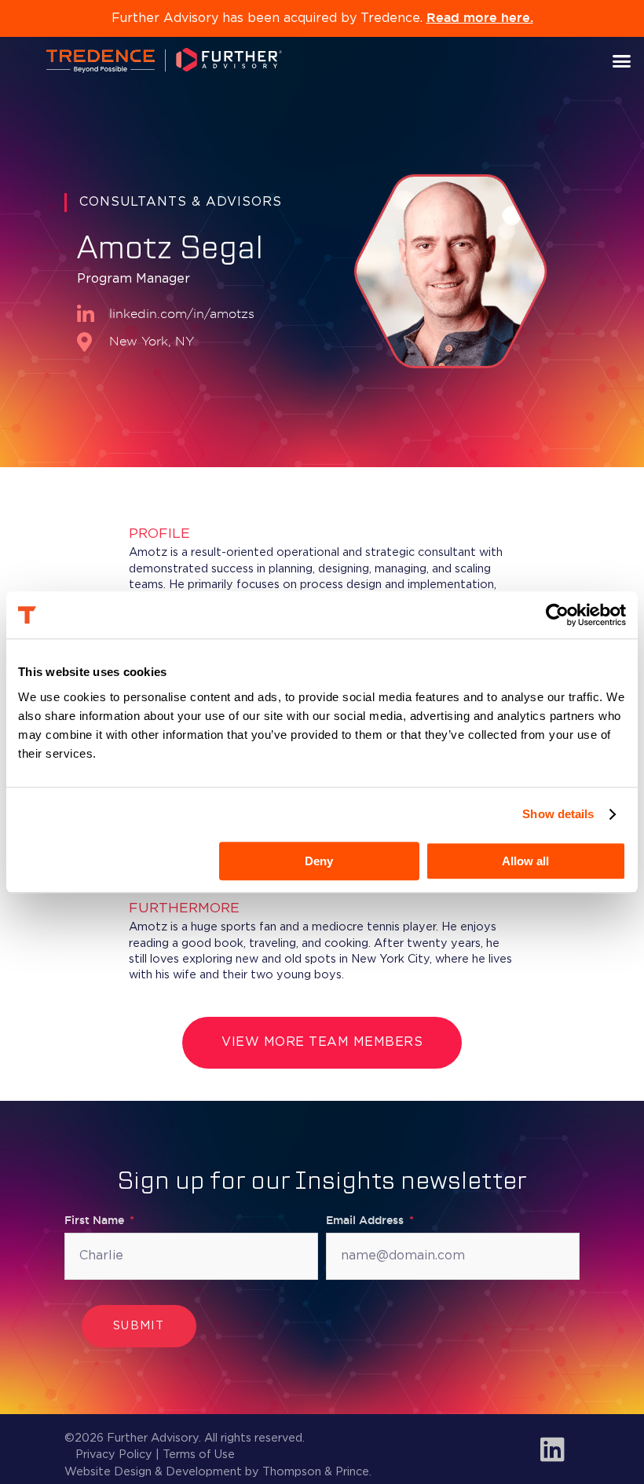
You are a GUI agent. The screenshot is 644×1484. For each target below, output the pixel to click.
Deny (319, 861)
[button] (622, 60)
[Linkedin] (552, 1448)
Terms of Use (199, 1454)
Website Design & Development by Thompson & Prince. (217, 1472)
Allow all (525, 861)
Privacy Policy (113, 1454)
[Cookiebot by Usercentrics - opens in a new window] (557, 615)
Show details (558, 814)
